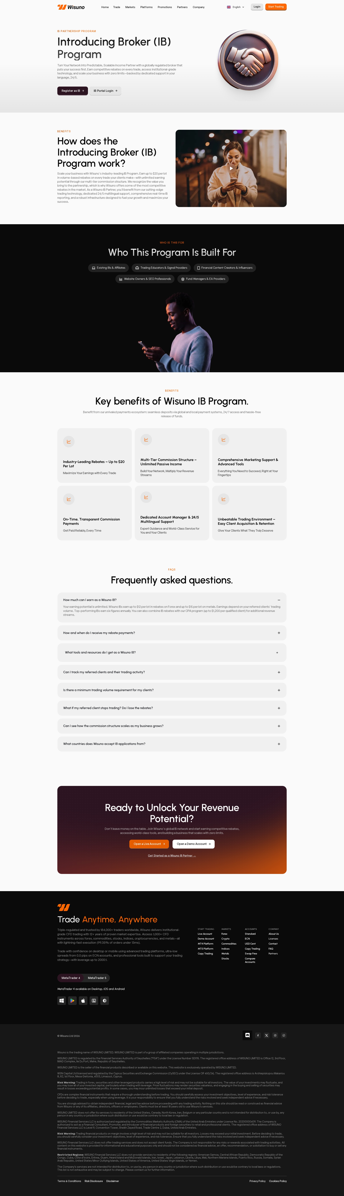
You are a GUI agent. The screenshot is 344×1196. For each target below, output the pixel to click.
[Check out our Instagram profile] (275, 1035)
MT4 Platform (205, 943)
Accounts (251, 929)
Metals (225, 953)
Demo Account (206, 938)
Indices (225, 948)
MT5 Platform (205, 948)
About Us (274, 933)
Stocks (225, 958)
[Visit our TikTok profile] (284, 1035)
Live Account (205, 933)
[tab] (70, 978)
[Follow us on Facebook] (258, 1035)
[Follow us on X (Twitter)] (266, 1035)
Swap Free (251, 953)
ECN (247, 938)
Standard (250, 933)
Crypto (225, 938)
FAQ (271, 948)
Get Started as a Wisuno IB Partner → (172, 855)
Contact (273, 943)
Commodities (228, 943)
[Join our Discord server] (247, 1035)
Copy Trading (205, 953)
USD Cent (250, 943)
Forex (224, 933)
